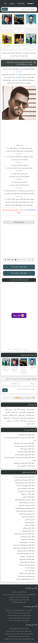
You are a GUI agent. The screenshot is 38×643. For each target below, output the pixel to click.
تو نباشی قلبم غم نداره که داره (26, 576)
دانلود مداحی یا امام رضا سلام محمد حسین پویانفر (19, 634)
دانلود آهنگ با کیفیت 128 (19, 267)
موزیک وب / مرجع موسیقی (26, 542)
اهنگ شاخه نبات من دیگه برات (26, 491)
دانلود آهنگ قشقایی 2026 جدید (25, 452)
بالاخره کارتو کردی (29, 522)
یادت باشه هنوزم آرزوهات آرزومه (25, 579)
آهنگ (17, 74)
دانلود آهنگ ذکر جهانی (28, 497)
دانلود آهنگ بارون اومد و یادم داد (25, 485)
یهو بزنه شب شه (29, 568)
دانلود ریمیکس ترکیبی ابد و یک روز (19, 620)
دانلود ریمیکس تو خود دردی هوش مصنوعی (19, 615)
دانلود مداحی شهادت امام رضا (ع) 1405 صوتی (19, 631)
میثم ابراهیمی (30, 412)
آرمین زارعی (21, 415)
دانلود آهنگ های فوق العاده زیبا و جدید (23, 545)
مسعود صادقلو (21, 409)
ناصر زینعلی (31, 421)
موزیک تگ (33, 53)
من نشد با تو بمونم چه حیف (26, 502)
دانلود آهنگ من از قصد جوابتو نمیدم (24, 534)
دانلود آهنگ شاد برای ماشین (26, 559)
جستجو (5, 9)
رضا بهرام (9, 421)
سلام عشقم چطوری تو (28, 531)
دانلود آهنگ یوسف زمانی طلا (26, 435)
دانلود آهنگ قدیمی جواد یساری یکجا (24, 443)
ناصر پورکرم (7, 418)
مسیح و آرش (15, 418)
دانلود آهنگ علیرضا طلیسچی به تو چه (24, 477)
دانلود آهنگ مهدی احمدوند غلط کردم (24, 480)
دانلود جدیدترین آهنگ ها (27, 537)
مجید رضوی (8, 409)
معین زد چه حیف (29, 520)
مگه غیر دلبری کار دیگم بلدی (26, 505)
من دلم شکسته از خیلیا (28, 517)
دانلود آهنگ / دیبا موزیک (27, 494)
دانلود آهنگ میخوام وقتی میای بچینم (23, 548)
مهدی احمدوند (30, 409)
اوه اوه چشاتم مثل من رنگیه (26, 565)
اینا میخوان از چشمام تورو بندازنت (25, 511)
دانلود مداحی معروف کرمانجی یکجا (19, 628)
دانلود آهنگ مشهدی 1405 (27, 449)
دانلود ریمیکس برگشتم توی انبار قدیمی (19, 618)
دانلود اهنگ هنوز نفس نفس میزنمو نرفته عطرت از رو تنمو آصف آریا (19, 63)
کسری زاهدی (31, 418)
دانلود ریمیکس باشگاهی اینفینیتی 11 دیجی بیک (19, 610)
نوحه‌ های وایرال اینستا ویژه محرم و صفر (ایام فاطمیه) (19, 639)
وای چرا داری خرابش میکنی (27, 562)
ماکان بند (7, 412)
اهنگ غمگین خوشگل (28, 528)
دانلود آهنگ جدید (29, 570)
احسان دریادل (30, 424)
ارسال (5, 390)
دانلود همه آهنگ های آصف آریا (19, 280)
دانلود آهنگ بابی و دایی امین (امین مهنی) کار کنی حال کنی (19, 594)
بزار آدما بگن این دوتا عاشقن (26, 514)
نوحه (5, 4)
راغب (14, 409)
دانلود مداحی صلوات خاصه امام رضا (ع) (19, 636)
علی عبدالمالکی (13, 415)
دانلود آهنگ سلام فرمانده (27, 539)
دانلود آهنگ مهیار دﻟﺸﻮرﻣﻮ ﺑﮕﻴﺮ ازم (24, 455)
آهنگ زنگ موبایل (29, 525)
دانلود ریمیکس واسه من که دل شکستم (19, 613)
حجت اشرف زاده (30, 415)
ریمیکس (12, 4)
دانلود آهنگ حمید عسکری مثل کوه (24, 483)
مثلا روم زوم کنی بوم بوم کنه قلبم (25, 508)
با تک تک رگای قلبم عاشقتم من (25, 553)
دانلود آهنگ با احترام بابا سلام (26, 488)
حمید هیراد (15, 412)
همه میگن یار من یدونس (27, 556)
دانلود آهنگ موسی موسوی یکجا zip (24, 446)
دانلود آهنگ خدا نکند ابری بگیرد (25, 551)
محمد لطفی (23, 418)
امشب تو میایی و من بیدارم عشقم (24, 500)
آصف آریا (25, 53)
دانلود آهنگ (20, 4)
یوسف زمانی (23, 421)
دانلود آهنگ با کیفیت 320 (19, 273)
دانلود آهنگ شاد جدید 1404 (26, 573)
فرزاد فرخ (5, 415)
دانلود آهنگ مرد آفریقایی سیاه (26, 466)
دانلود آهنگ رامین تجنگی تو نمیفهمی (24, 463)
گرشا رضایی (22, 412)
